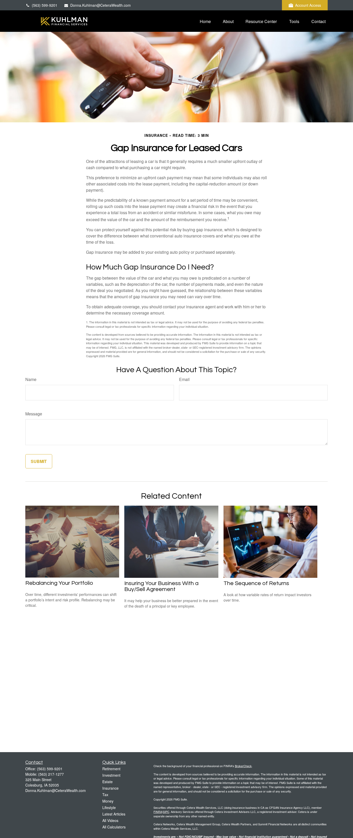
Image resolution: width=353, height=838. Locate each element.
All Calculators (114, 826)
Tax (105, 794)
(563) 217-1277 (51, 774)
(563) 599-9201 (44, 5)
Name (30, 379)
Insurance (110, 788)
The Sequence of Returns (256, 583)
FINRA (158, 812)
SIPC (166, 812)
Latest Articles (113, 814)
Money (107, 801)
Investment (111, 775)
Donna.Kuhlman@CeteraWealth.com (100, 5)
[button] (205, 21)
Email (184, 379)
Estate (107, 781)
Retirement (111, 768)
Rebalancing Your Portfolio (59, 583)
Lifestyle (109, 807)
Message (33, 414)
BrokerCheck (243, 766)
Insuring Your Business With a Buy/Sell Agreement (161, 586)
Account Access (308, 5)
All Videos (110, 820)
